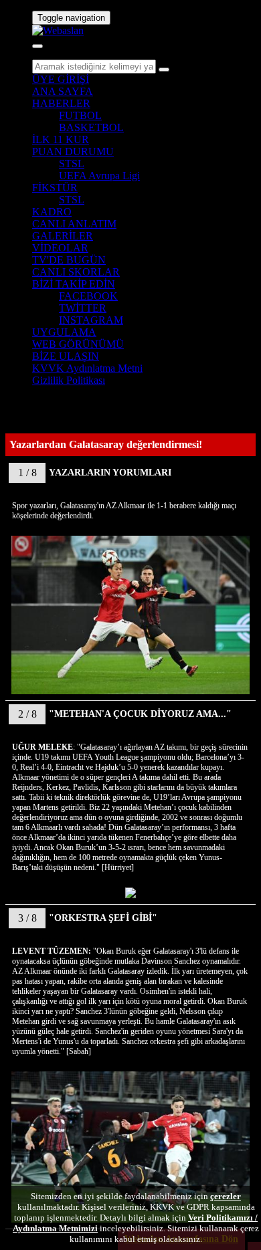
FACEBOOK (88, 296)
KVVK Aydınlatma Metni (87, 368)
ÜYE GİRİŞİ (60, 79)
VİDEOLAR (60, 247)
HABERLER (61, 103)
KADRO (52, 211)
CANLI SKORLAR (76, 272)
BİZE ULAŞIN (65, 356)
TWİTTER (82, 308)
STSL (71, 163)
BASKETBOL (91, 127)
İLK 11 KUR (60, 139)
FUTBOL (80, 115)
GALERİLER (62, 235)
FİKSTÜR (55, 187)
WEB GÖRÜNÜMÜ (78, 344)
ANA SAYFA (62, 91)
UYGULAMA (64, 332)
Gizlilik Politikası (68, 380)
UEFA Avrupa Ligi (99, 175)
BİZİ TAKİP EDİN (73, 284)
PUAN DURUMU (73, 151)
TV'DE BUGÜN (69, 260)
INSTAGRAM (91, 320)
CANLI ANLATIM (74, 223)
